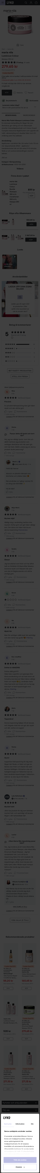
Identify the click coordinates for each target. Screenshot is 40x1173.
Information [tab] (20, 1124)
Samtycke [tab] (8, 1124)
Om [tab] (32, 1124)
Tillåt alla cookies (20, 1160)
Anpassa (19, 1167)
